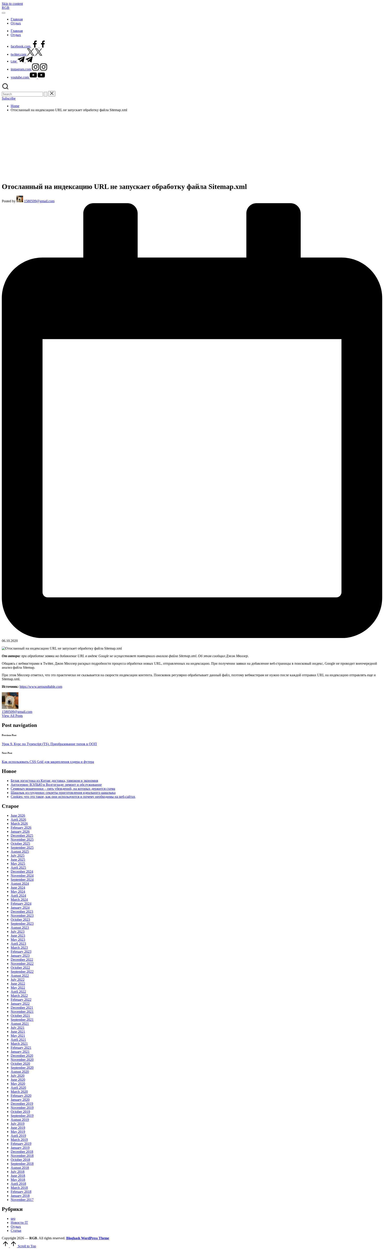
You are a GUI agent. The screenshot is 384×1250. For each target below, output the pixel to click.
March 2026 (19, 823)
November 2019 (22, 1108)
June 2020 (18, 1079)
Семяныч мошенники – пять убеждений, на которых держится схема (63, 789)
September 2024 (22, 879)
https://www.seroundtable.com (41, 686)
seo (13, 1218)
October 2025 (20, 843)
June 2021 (18, 1031)
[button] (45, 94)
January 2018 (20, 1196)
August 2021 (20, 1023)
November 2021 (22, 1011)
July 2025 (17, 855)
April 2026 (18, 819)
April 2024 (18, 895)
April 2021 (18, 1039)
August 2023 (20, 927)
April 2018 (18, 1184)
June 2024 (18, 887)
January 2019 (20, 1148)
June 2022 (18, 983)
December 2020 (22, 1055)
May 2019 (18, 1132)
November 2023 (22, 915)
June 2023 (18, 935)
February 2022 (21, 999)
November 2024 (22, 875)
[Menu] (3, 13)
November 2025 (22, 839)
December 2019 (22, 1104)
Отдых (16, 1226)
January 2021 (20, 1051)
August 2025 (20, 851)
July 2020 (17, 1075)
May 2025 (18, 863)
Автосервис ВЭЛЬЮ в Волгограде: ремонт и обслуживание (56, 785)
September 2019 (22, 1116)
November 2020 (22, 1059)
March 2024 (19, 899)
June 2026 (18, 815)
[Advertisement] (192, 147)
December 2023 (22, 911)
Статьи (16, 1230)
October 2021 (20, 1015)
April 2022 (18, 991)
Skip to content (12, 4)
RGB (5, 8)
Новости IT (19, 1222)
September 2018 (22, 1164)
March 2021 (19, 1043)
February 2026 (21, 827)
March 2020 (19, 1091)
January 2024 (20, 907)
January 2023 (20, 955)
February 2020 (21, 1096)
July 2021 (17, 1027)
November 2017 (22, 1200)
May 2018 (18, 1180)
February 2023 (21, 951)
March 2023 (19, 947)
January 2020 (20, 1100)
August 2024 (20, 883)
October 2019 (20, 1112)
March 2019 (19, 1140)
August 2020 (20, 1071)
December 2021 (22, 1007)
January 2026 (20, 831)
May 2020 (18, 1083)
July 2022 (17, 979)
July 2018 (17, 1172)
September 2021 (22, 1019)
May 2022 (18, 987)
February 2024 (21, 903)
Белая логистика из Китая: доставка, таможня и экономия (54, 781)
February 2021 (21, 1047)
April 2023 (18, 943)
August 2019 (20, 1120)
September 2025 (22, 847)
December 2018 (22, 1152)
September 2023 (22, 923)
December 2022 (22, 959)
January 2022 (20, 1003)
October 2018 (20, 1160)
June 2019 (18, 1128)
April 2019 (18, 1136)
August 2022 (20, 975)
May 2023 (18, 939)
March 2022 (19, 995)
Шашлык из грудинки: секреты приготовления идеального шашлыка (63, 793)
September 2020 (22, 1067)
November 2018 (22, 1156)
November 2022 (22, 963)
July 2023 (17, 931)
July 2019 (17, 1124)
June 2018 (18, 1176)
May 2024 (18, 891)
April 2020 (18, 1087)
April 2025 (18, 867)
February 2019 (21, 1144)
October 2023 (20, 919)
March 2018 (19, 1188)
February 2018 (21, 1192)
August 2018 (20, 1168)
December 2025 (22, 835)
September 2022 (22, 971)
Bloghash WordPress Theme (87, 1238)
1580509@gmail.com (17, 712)
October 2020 (20, 1063)
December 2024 (22, 871)
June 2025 (18, 859)
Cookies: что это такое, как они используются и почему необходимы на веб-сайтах (73, 797)
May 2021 (18, 1035)
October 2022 (20, 967)
